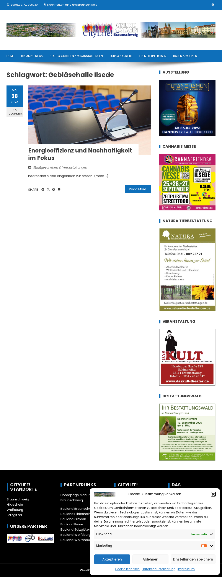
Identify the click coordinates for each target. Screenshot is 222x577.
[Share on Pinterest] (53, 189)
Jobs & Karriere (121, 56)
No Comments (16, 111)
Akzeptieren (112, 559)
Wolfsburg (15, 509)
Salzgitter (14, 515)
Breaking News (32, 56)
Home (10, 56)
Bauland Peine (71, 524)
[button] (213, 494)
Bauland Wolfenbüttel (78, 540)
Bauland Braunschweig (78, 508)
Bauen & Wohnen (185, 56)
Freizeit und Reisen (152, 56)
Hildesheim (15, 504)
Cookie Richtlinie (127, 569)
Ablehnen (150, 559)
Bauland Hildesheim (76, 513)
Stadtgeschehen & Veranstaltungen (76, 56)
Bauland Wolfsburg (75, 534)
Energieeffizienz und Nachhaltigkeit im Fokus (80, 154)
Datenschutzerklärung (158, 569)
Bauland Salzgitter (75, 529)
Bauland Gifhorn (73, 519)
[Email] (59, 189)
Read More (137, 189)
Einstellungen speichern (193, 559)
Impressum (186, 569)
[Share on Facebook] (43, 189)
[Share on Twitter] (48, 189)
